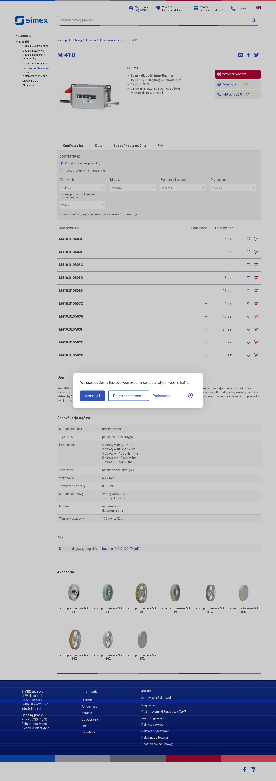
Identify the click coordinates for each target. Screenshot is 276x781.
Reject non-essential (128, 395)
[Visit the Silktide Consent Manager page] (190, 396)
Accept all (92, 395)
